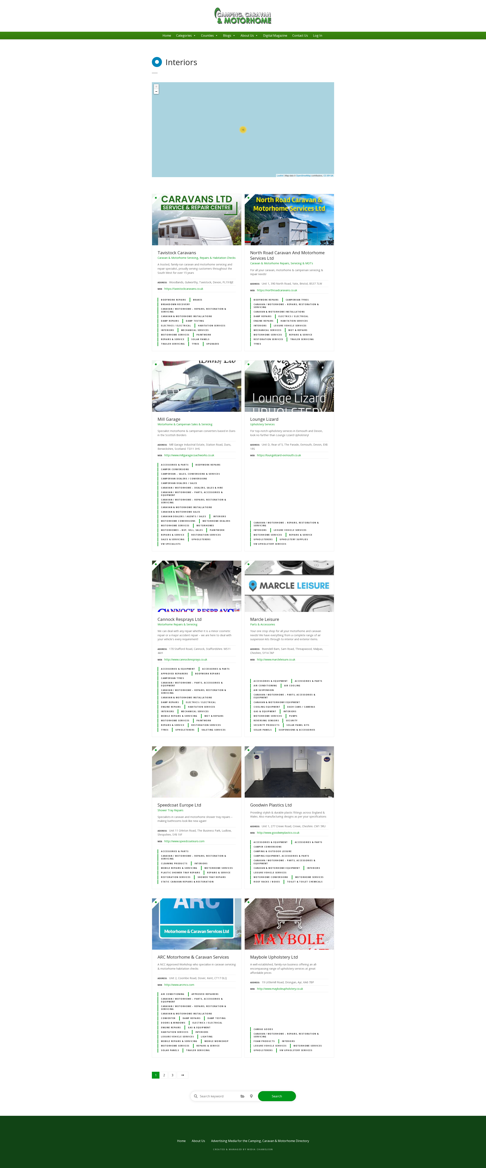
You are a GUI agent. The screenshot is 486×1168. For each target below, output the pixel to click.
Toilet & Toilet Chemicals (305, 881)
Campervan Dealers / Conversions (184, 478)
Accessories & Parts (175, 464)
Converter (168, 1018)
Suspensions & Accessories (297, 729)
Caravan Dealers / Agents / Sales (183, 516)
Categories (184, 35)
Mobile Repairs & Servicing (179, 716)
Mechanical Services (195, 330)
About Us (247, 35)
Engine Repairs (264, 321)
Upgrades (212, 344)
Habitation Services (211, 325)
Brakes (197, 299)
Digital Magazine (275, 35)
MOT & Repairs (297, 330)
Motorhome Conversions (178, 521)
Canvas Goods (263, 1029)
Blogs (227, 35)
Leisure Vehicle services (290, 325)
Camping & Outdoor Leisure (273, 851)
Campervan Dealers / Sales (179, 483)
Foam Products (264, 1041)
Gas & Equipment (265, 711)
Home (167, 35)
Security (291, 720)
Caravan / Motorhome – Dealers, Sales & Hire (192, 487)
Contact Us (300, 35)
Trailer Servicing (173, 344)
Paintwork (203, 334)
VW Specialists (171, 544)
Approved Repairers (174, 673)
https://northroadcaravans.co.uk (277, 290)
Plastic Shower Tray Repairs (180, 872)
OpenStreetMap (303, 175)
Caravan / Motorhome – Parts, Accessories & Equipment (192, 493)
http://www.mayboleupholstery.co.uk (280, 988)
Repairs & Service (172, 339)
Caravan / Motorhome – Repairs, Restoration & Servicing (193, 310)
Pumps (293, 716)
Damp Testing (195, 321)
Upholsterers (201, 539)
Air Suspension (264, 690)
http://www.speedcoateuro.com (184, 841)
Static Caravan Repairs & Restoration (187, 881)
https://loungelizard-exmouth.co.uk (279, 455)
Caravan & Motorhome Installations (186, 316)
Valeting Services (214, 729)
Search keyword (196, 1096)
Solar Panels (200, 339)
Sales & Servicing (173, 539)
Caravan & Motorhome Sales (180, 512)
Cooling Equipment (267, 707)
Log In (317, 35)
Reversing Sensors (266, 720)
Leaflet (280, 175)
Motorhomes (205, 525)
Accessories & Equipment (178, 669)
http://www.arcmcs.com (179, 984)
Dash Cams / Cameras (301, 707)
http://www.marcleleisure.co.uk (276, 659)
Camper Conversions (175, 469)
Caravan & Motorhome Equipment (277, 702)
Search (277, 1096)
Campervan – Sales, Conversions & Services (190, 474)
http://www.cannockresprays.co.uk (185, 659)
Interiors (167, 330)
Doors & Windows (173, 1022)
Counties (207, 35)
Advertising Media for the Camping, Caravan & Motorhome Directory (260, 1141)
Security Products (266, 725)
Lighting (207, 1036)
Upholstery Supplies (294, 539)
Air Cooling (292, 685)
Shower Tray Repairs (212, 877)
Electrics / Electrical (176, 325)
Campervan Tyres (297, 299)
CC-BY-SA (328, 175)
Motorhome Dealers (216, 521)
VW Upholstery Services (270, 544)
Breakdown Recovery (175, 304)
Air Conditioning (265, 685)
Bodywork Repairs (173, 299)
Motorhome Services (175, 334)
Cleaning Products (174, 863)
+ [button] (156, 86)
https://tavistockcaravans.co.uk (183, 288)
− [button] (156, 91)
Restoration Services (268, 339)
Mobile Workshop (216, 1041)
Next (182, 1075)
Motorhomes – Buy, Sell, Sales (182, 530)
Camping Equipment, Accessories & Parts (281, 856)
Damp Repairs (170, 321)
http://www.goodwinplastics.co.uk (278, 832)
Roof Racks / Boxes (267, 881)
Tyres (195, 344)
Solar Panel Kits (297, 725)
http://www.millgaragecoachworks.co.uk (189, 455)
